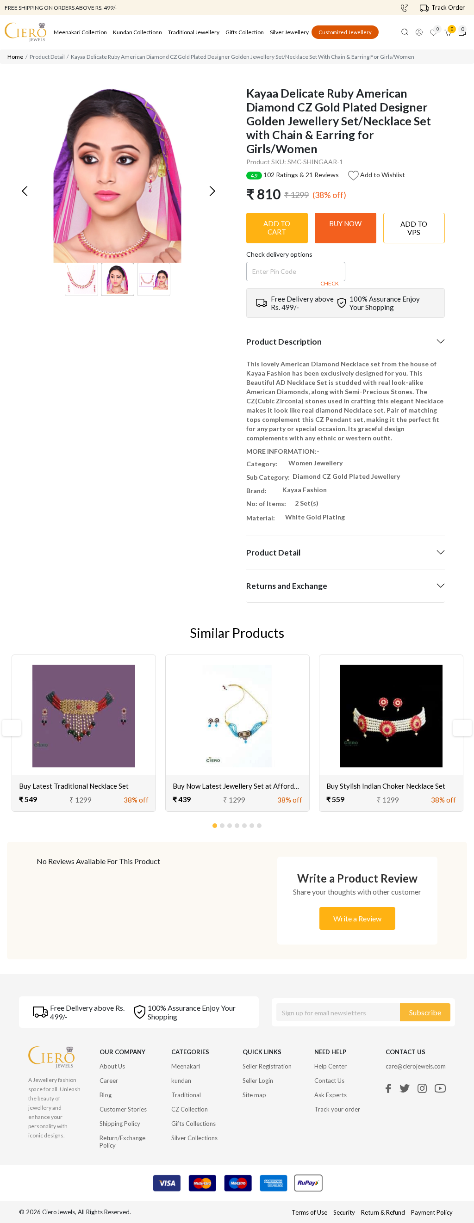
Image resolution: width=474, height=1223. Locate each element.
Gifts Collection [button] (244, 32)
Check (329, 283)
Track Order (448, 7)
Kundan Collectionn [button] (137, 32)
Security (344, 1212)
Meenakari (185, 1066)
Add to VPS (413, 228)
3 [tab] (230, 823)
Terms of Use (309, 1212)
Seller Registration (267, 1066)
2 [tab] (222, 823)
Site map (254, 1095)
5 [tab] (245, 823)
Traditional (186, 1095)
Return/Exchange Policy (122, 1141)
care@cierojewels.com (416, 1066)
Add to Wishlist (382, 175)
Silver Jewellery (289, 32)
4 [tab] (237, 823)
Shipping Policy (120, 1123)
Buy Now (345, 223)
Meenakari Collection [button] (80, 32)
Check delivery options (279, 254)
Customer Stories (123, 1109)
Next (458, 727)
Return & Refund (383, 1212)
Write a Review (357, 918)
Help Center (330, 1066)
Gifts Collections (193, 1123)
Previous (10, 727)
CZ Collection (189, 1109)
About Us (112, 1066)
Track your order (337, 1109)
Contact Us (329, 1080)
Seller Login (258, 1080)
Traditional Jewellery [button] (193, 32)
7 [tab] (259, 823)
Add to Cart (276, 227)
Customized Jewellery (345, 32)
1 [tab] (215, 823)
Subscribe (425, 1012)
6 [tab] (252, 823)
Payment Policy (432, 1212)
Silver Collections (194, 1138)
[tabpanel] (84, 733)
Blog (106, 1095)
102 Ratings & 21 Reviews (295, 175)
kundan (181, 1080)
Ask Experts (330, 1095)
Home (15, 56)
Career (109, 1080)
